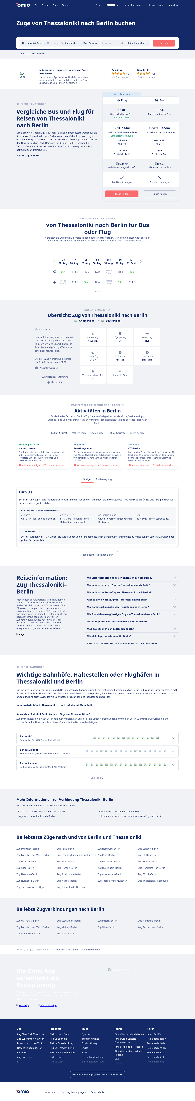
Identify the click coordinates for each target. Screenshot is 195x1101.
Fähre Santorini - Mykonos (129, 1034)
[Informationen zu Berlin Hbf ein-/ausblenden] (173, 738)
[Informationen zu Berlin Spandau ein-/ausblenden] (173, 765)
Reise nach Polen (156, 1047)
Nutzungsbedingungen (73, 1092)
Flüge (55, 5)
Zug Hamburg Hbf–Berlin (151, 867)
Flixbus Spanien (58, 1038)
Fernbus (46, 5)
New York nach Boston (29, 1047)
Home (19, 949)
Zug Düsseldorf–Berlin (110, 867)
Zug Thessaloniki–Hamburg (153, 880)
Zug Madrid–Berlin (148, 861)
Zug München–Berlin (27, 848)
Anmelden (174, 5)
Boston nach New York (29, 1043)
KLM (84, 1052)
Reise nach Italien (156, 1052)
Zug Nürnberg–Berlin (27, 880)
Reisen (150, 1028)
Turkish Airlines (90, 1038)
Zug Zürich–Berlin (147, 874)
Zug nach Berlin (43, 949)
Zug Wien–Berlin (25, 867)
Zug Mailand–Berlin (26, 861)
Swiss (85, 1047)
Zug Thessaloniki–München (112, 880)
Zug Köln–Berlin (65, 861)
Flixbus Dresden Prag (61, 1043)
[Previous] (54, 261)
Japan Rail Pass (155, 1034)
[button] (91, 43)
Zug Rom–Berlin (106, 855)
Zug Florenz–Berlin (67, 867)
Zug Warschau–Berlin (27, 920)
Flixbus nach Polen (60, 1034)
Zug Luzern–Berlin (107, 920)
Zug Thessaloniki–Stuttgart (31, 887)
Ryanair (86, 1034)
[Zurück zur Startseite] (25, 5)
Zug (36, 5)
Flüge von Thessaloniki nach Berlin (36, 816)
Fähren (65, 5)
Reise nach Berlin (156, 1038)
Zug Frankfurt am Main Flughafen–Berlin (79, 855)
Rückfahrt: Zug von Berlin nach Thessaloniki (41, 811)
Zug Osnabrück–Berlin (28, 933)
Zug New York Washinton (31, 1034)
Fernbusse (55, 1028)
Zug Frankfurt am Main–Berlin (32, 855)
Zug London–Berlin (148, 848)
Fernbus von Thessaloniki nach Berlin (119, 811)
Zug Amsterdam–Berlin (110, 874)
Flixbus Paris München (62, 1052)
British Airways (90, 1043)
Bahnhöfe (22, 1052)
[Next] (141, 261)
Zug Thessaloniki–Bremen (71, 887)
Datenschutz (97, 1092)
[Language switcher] (113, 5)
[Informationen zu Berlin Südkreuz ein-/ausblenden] (173, 751)
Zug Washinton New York (31, 1038)
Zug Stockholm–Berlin (69, 874)
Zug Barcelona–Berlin (109, 861)
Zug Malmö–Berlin (67, 927)
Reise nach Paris (156, 1043)
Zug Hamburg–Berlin (109, 848)
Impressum (50, 1092)
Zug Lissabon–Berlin (27, 874)
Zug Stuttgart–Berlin (149, 855)
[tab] (59, 432)
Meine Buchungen (133, 5)
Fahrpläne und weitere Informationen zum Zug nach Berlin (130, 816)
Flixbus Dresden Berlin (62, 1047)
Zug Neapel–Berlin (67, 880)
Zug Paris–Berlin (66, 848)
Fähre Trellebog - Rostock (128, 1046)
